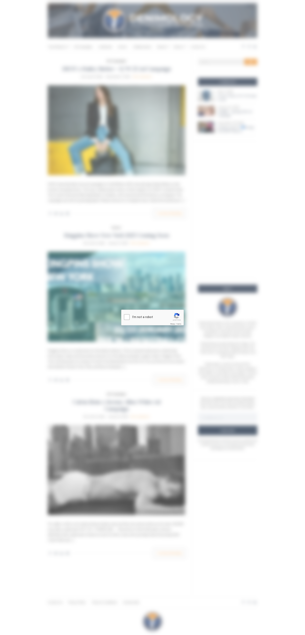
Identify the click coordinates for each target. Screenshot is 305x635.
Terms (178, 324)
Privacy (172, 324)
